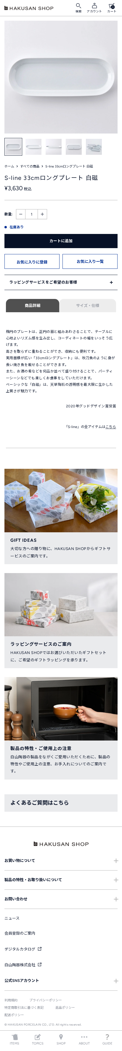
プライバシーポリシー (45, 1000)
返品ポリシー (65, 1008)
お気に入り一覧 (90, 261)
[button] (32, 261)
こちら (110, 427)
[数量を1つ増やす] (42, 214)
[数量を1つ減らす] (20, 214)
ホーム (9, 166)
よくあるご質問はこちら (39, 803)
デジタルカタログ (20, 949)
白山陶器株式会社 (20, 965)
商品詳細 (32, 305)
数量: (8, 214)
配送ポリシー (14, 1015)
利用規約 (10, 1000)
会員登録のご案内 (19, 933)
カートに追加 (61, 241)
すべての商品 (29, 166)
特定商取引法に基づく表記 (24, 1008)
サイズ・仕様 (87, 305)
